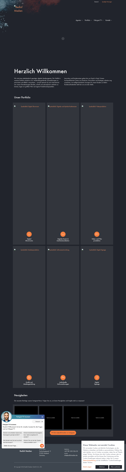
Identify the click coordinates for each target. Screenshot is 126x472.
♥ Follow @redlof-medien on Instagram (63, 433)
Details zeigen (87, 467)
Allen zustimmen (115, 467)
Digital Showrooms (29, 240)
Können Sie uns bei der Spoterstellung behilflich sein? (32, 441)
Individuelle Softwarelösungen (63, 383)
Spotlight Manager (107, 2)
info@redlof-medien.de (70, 455)
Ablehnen (102, 467)
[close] (42, 416)
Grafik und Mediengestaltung (29, 383)
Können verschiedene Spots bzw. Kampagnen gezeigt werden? (12, 433)
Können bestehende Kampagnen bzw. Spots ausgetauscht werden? (33, 435)
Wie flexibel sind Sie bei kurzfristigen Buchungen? (12, 441)
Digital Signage (97, 383)
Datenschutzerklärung (89, 460)
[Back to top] (121, 470)
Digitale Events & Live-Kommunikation (63, 240)
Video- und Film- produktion (97, 240)
